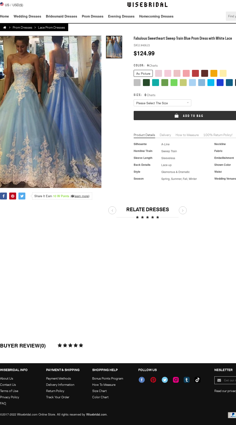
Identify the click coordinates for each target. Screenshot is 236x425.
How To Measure (103, 384)
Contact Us (8, 384)
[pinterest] (153, 379)
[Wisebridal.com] (5, 27)
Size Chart (99, 391)
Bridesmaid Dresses (61, 16)
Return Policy (55, 391)
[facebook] (141, 379)
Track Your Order (57, 397)
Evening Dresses (121, 16)
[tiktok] (198, 379)
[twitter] (164, 379)
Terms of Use (9, 391)
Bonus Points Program (107, 378)
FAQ (3, 403)
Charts (153, 65)
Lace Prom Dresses (51, 27)
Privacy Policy (9, 397)
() (80, 196)
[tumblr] (186, 379)
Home (4, 16)
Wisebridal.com (96, 414)
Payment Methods (58, 378)
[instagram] (176, 379)
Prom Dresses (92, 16)
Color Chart (100, 397)
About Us (6, 378)
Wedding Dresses (27, 16)
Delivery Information (60, 384)
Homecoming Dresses (156, 16)
